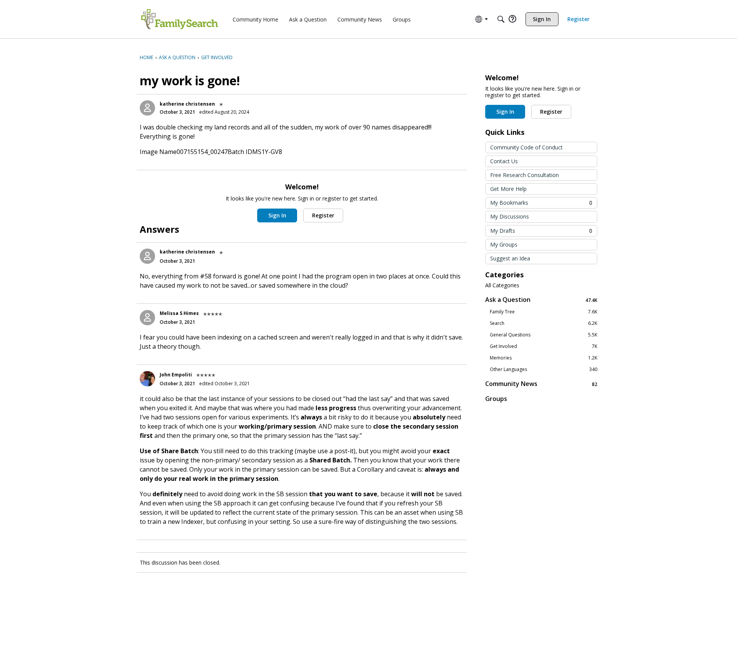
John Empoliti (176, 374)
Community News (541, 384)
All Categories (502, 285)
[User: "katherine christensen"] (147, 108)
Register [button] (323, 215)
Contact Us (504, 161)
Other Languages (543, 369)
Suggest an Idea (510, 258)
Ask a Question (541, 300)
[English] (179, 19)
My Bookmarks (541, 202)
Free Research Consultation (524, 175)
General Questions (543, 334)
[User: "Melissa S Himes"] (147, 317)
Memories (543, 357)
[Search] (501, 19)
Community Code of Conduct (526, 147)
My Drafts (541, 230)
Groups (496, 399)
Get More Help (508, 188)
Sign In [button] (277, 215)
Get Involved (543, 346)
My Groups (503, 244)
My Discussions (509, 216)
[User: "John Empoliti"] (147, 378)
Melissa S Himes (179, 313)
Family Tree (543, 311)
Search (543, 323)
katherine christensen (187, 104)
